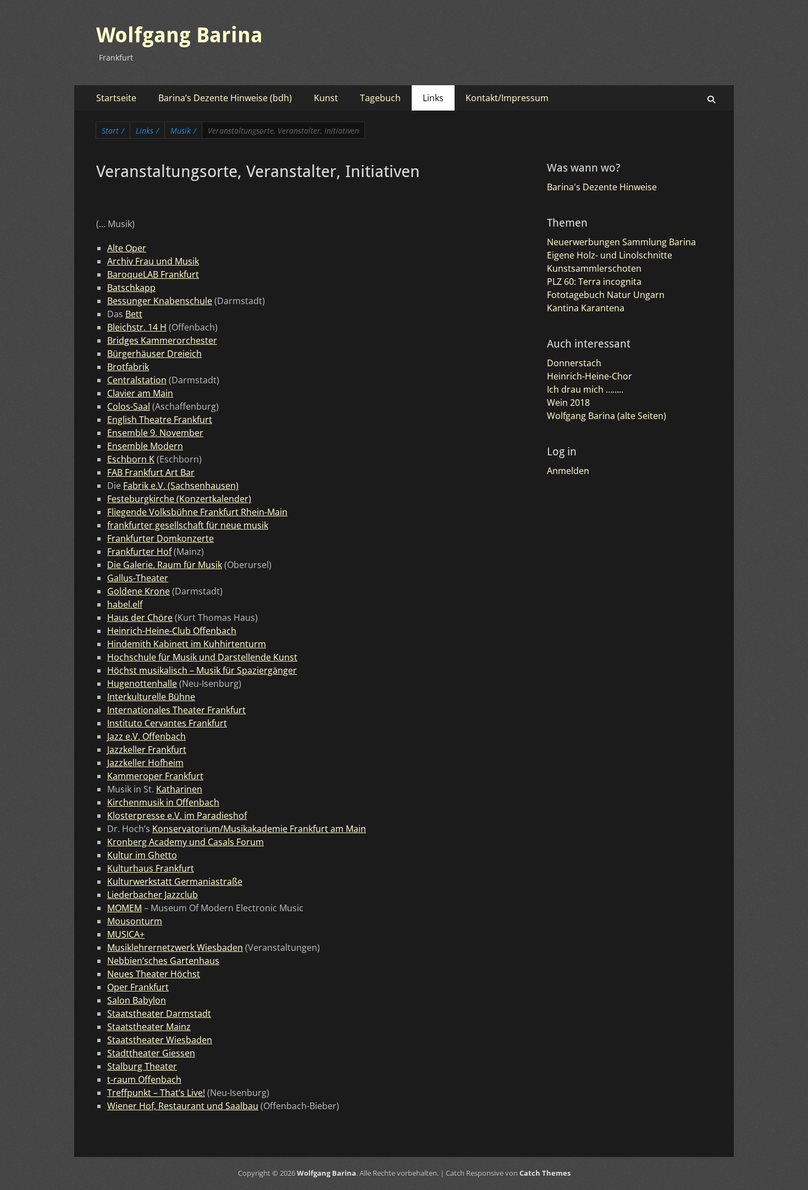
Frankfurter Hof (139, 552)
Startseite (116, 98)
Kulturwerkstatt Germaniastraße (174, 881)
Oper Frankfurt (138, 987)
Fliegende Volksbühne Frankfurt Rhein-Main (197, 512)
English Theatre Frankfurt (159, 420)
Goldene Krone (138, 591)
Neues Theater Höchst (153, 974)
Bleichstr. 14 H (137, 327)
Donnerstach (574, 363)
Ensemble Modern (145, 446)
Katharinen (179, 789)
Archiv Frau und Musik (153, 261)
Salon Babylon (136, 1000)
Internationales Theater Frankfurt (176, 710)
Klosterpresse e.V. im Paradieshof (177, 815)
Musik (183, 130)
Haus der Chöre (140, 617)
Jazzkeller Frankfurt (146, 749)
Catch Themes (545, 1173)
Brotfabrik (128, 367)
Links (433, 98)
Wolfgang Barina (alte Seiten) (606, 416)
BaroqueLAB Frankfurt (153, 274)
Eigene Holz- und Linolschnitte (609, 255)
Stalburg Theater (142, 1066)
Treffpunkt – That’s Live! (156, 1093)
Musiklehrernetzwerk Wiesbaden (175, 947)
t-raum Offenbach (144, 1079)
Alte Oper (126, 248)
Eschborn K (130, 459)
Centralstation (137, 380)
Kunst (326, 98)
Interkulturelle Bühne (151, 697)
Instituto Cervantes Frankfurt (167, 723)
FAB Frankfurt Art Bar (151, 472)
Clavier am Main (140, 393)
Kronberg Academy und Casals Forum (185, 842)
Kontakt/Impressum (507, 98)
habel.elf (124, 604)
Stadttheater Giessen (151, 1053)
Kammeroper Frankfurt (155, 776)
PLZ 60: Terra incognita (594, 282)
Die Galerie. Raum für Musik (164, 565)
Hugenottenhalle (142, 683)
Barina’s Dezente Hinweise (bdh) (225, 98)
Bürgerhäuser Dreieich (154, 354)
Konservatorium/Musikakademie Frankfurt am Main (259, 829)
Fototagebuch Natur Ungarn (606, 295)
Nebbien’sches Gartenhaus (163, 961)
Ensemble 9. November (155, 433)
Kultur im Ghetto (142, 855)
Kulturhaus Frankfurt (150, 868)
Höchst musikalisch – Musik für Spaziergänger (202, 670)
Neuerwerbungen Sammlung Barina (621, 242)
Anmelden (568, 471)
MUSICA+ (126, 934)
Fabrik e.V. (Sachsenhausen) (181, 486)
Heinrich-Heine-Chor (589, 376)
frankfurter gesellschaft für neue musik (187, 525)
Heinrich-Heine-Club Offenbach (171, 631)
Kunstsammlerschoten (594, 268)
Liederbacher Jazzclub (152, 895)
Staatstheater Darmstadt (159, 1013)
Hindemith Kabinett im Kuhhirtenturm (186, 644)
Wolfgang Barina (179, 35)
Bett (133, 314)
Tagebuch (380, 98)
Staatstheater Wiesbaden (159, 1040)
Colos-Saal (128, 406)
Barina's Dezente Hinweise (602, 187)
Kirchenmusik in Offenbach (163, 802)
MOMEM (124, 908)
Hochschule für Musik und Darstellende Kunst (202, 657)
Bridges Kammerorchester (162, 340)
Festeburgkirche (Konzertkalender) (179, 499)
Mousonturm (134, 921)
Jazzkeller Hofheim (145, 763)
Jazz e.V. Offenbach (146, 736)
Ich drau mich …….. (585, 389)
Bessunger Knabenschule (159, 301)
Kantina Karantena (585, 308)
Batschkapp (131, 288)
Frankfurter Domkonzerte (160, 538)
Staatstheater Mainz (149, 1027)
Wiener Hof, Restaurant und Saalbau (182, 1106)
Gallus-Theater (137, 578)
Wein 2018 (568, 402)
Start (113, 130)
